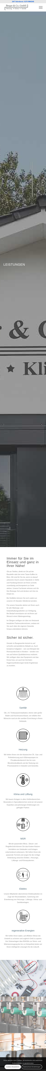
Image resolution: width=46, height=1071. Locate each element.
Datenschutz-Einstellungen (32, 1067)
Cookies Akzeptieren (12, 1067)
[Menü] (40, 7)
